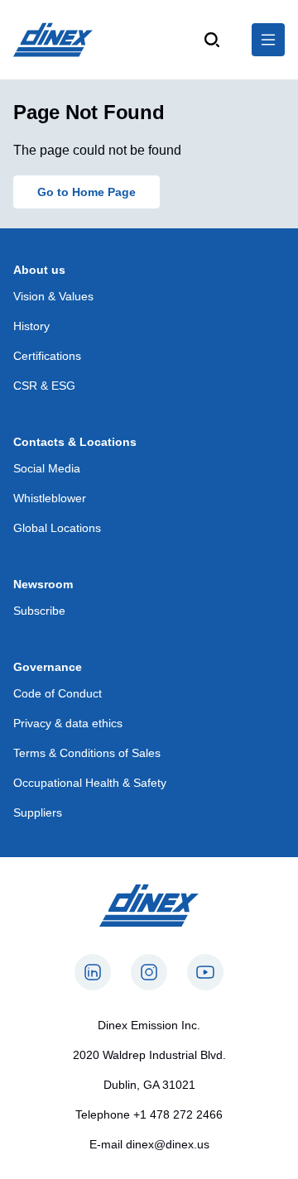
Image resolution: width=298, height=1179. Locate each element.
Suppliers (37, 812)
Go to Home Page (86, 192)
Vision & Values (53, 296)
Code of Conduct (57, 693)
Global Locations (57, 527)
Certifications (47, 355)
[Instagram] (149, 972)
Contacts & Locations (75, 441)
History (31, 326)
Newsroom (43, 584)
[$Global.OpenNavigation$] (268, 39)
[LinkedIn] (92, 972)
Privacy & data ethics (68, 723)
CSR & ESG (44, 385)
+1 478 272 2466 (178, 1114)
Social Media (46, 468)
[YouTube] (205, 972)
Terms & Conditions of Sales (87, 753)
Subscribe (39, 610)
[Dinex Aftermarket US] (53, 39)
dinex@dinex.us (167, 1144)
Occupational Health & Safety (89, 782)
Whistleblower (49, 498)
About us (39, 269)
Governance (47, 666)
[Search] (211, 39)
